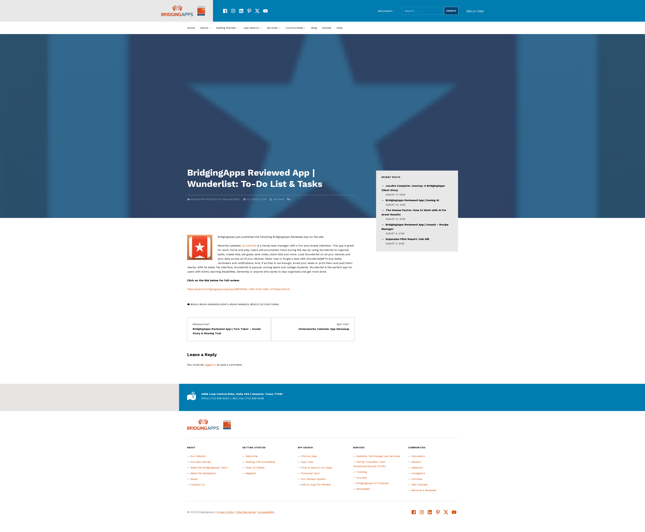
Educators (418, 456)
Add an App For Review (316, 484)
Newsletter (363, 488)
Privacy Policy (225, 512)
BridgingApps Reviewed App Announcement (215, 199)
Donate (326, 27)
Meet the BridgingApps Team (209, 467)
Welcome (252, 456)
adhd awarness (240, 304)
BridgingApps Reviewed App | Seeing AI (412, 200)
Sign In (470, 10)
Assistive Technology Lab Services (378, 456)
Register (251, 473)
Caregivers (418, 473)
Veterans (417, 467)
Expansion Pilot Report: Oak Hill (407, 239)
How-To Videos (255, 467)
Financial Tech (310, 473)
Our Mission (198, 456)
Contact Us (197, 484)
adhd (195, 304)
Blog (314, 27)
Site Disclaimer (246, 512)
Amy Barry (278, 199)
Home (191, 27)
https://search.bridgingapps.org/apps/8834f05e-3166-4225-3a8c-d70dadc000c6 (238, 289)
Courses (361, 477)
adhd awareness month (215, 304)
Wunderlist (249, 245)
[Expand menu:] (210, 28)
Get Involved (419, 484)
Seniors (416, 461)
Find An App (309, 456)
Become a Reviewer (424, 490)
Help (481, 10)
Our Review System (313, 479)
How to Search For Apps (316, 467)
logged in (210, 364)
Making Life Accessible (260, 461)
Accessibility (266, 512)
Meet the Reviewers (203, 473)
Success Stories (200, 461)
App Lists (307, 461)
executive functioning (265, 304)
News (194, 479)
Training (361, 472)
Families (417, 479)
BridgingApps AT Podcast (372, 483)
